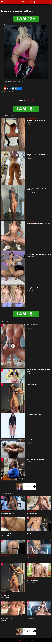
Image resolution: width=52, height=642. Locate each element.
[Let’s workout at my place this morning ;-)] (13, 202)
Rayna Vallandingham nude (7, 513)
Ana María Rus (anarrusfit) (35, 459)
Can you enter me (33, 325)
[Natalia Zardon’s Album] (13, 524)
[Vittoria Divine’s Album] (13, 608)
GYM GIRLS (3, 593)
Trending (2, 325)
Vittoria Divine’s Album (6, 618)
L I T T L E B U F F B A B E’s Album (9, 557)
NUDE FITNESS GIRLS (5, 511)
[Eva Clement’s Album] (39, 503)
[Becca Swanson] (13, 448)
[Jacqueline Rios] (13, 398)
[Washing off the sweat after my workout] (13, 168)
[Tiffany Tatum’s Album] (39, 570)
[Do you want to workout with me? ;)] (13, 268)
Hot (2, 370)
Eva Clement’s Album (32, 513)
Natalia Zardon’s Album (7, 533)
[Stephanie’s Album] (39, 547)
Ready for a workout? (34, 288)
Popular (2, 497)
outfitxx (3, 91)
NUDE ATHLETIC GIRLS (32, 152)
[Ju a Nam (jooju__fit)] (13, 425)
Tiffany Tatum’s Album (32, 580)
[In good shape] (39, 608)
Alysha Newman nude (32, 533)
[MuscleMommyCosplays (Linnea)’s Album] (13, 376)
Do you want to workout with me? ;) (39, 254)
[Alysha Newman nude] (39, 524)
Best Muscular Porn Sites (22, 640)
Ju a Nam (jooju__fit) (34, 414)
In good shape (30, 618)
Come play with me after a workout (38, 223)
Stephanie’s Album (31, 557)
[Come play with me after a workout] (13, 236)
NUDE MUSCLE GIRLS (31, 118)
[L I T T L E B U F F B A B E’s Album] (13, 547)
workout (10, 91)
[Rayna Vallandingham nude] (13, 503)
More (7, 535)
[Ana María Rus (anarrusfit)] (13, 469)
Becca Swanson (32, 440)
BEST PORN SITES (32, 640)
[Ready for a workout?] (13, 296)
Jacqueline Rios (32, 384)
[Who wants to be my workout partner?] (13, 134)
